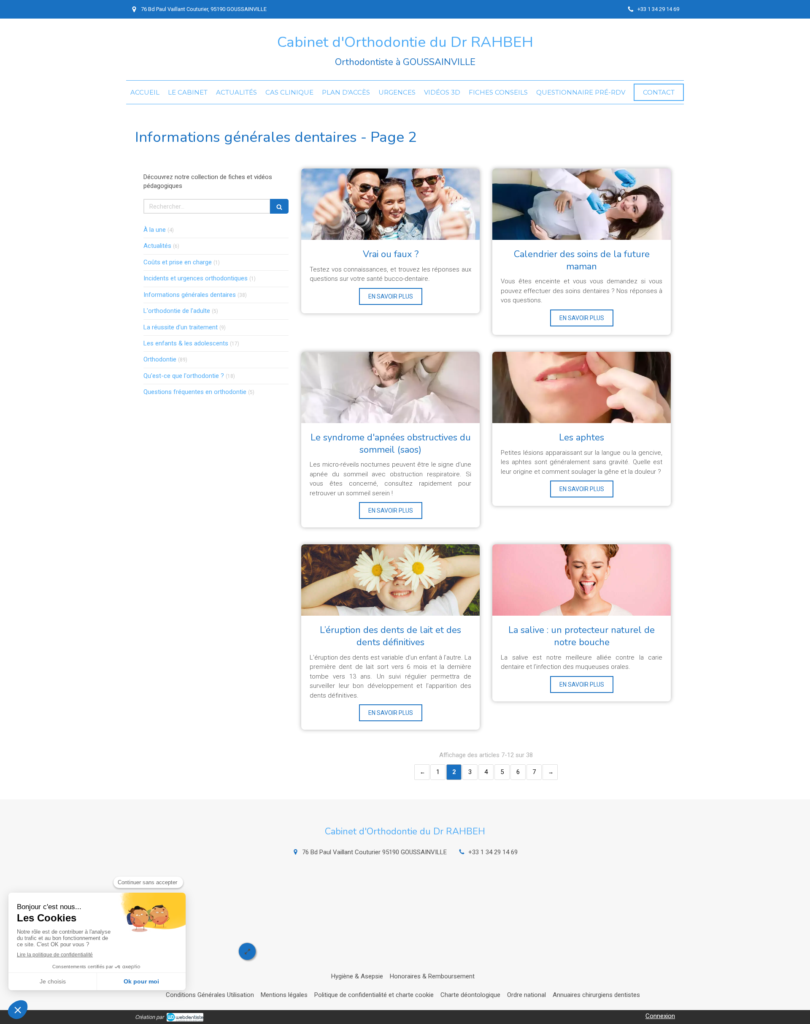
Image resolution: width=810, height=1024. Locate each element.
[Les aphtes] (581, 387)
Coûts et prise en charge (177, 262)
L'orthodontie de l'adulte (176, 311)
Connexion (660, 1016)
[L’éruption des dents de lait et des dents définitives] (390, 580)
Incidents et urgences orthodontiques (195, 278)
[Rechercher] (279, 206)
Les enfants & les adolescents (185, 343)
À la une (154, 230)
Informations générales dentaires (189, 295)
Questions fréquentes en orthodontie (194, 392)
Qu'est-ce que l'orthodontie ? (183, 376)
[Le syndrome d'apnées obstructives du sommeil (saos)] (390, 387)
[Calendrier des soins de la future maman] (581, 204)
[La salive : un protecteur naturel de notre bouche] (581, 580)
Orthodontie (159, 359)
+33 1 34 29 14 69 (493, 852)
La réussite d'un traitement (180, 327)
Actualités (157, 246)
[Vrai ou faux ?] (390, 204)
